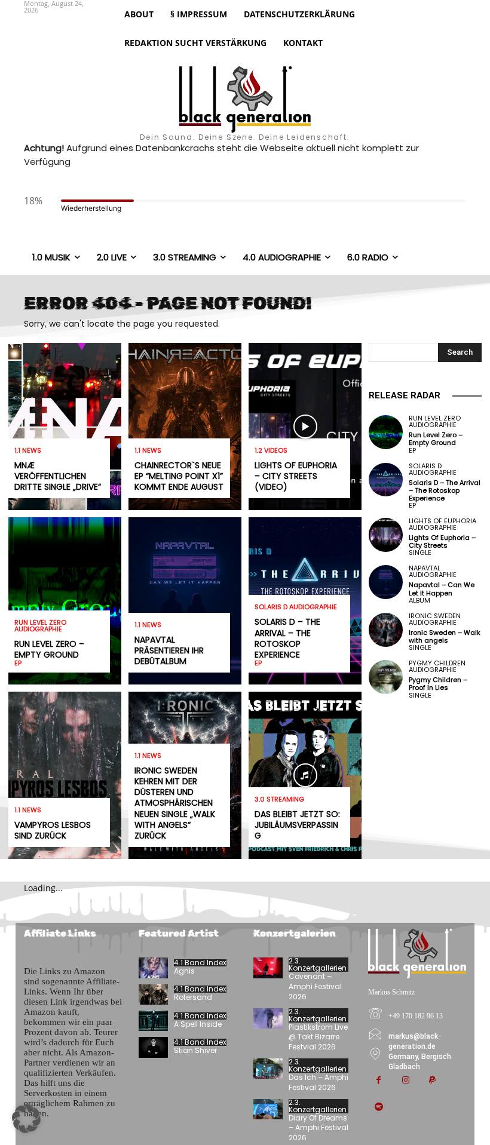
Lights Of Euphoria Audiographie (442, 524)
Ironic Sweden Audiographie (435, 619)
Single (420, 553)
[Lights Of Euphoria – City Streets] (386, 535)
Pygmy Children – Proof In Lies (438, 683)
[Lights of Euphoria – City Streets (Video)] (305, 426)
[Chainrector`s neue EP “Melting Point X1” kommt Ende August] (184, 426)
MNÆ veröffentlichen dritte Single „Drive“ (57, 476)
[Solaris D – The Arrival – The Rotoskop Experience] (386, 480)
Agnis (184, 971)
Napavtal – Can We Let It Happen (441, 588)
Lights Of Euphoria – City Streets (442, 541)
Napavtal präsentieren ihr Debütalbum (169, 650)
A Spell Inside (198, 1024)
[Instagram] (405, 1080)
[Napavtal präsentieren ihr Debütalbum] (184, 600)
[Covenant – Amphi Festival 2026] (268, 967)
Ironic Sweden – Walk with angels (444, 636)
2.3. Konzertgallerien (318, 964)
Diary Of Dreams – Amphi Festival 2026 (318, 1128)
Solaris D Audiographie (296, 607)
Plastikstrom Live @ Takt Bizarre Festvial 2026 (318, 1037)
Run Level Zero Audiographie (40, 626)
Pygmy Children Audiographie (437, 666)
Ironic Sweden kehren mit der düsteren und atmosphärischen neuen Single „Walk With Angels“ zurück (174, 803)
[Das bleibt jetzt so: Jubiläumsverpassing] (305, 775)
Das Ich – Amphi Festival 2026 (318, 1082)
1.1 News (27, 450)
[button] (26, 1118)
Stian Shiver (195, 1050)
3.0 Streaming (279, 799)
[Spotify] (378, 1107)
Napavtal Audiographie (433, 571)
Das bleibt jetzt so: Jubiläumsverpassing (297, 825)
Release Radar (404, 395)
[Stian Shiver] (153, 1047)
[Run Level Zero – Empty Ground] (64, 600)
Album (419, 600)
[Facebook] (378, 1080)
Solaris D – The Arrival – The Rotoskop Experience (287, 638)
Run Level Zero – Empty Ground (49, 649)
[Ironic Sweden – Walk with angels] (386, 630)
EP (18, 663)
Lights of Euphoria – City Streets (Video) (296, 476)
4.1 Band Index (200, 962)
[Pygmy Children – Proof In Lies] (386, 677)
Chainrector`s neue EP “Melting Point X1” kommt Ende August (178, 476)
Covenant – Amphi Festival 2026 (315, 986)
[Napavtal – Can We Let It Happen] (386, 582)
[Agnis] (153, 967)
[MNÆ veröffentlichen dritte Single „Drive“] (64, 426)
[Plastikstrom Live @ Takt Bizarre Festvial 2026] (268, 1018)
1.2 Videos (271, 450)
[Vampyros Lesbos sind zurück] (64, 775)
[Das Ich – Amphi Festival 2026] (268, 1068)
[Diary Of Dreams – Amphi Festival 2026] (268, 1109)
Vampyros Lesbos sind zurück (52, 830)
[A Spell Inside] (153, 1021)
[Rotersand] (153, 994)
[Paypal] (432, 1080)
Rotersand (193, 997)
